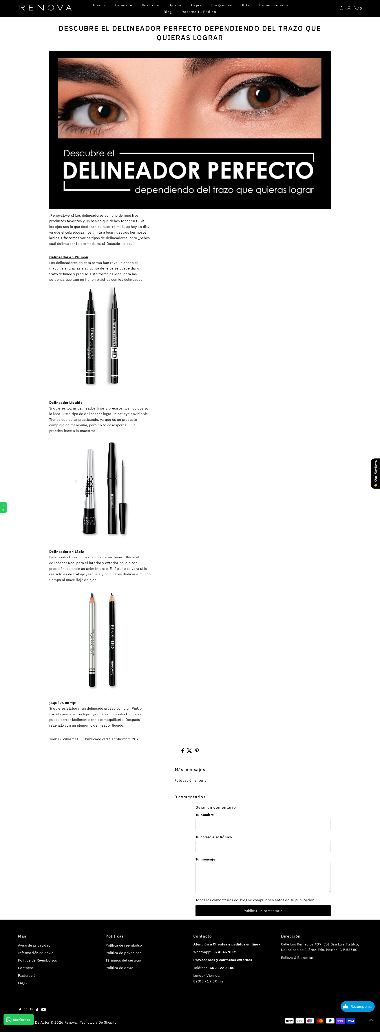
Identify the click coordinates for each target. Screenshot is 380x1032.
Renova (70, 1022)
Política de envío (119, 968)
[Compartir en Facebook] (183, 751)
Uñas (97, 5)
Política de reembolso (124, 945)
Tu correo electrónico (213, 837)
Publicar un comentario (263, 910)
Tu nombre (204, 814)
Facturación (28, 975)
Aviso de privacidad (34, 945)
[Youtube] (43, 1009)
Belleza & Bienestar (297, 957)
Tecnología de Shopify (98, 1022)
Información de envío (35, 953)
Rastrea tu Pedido (199, 11)
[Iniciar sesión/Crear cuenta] (349, 8)
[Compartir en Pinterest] (197, 751)
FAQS (22, 983)
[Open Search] (342, 8)
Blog (168, 11)
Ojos (173, 5)
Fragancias (221, 5)
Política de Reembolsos (37, 960)
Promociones (272, 5)
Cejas (196, 5)
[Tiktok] (37, 1009)
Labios (122, 5)
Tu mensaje (205, 859)
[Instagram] (25, 1009)
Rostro (149, 5)
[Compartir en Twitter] (190, 751)
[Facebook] (20, 1009)
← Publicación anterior (189, 780)
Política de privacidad (124, 953)
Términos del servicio (123, 960)
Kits (245, 5)
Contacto (25, 968)
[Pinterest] (31, 1009)
